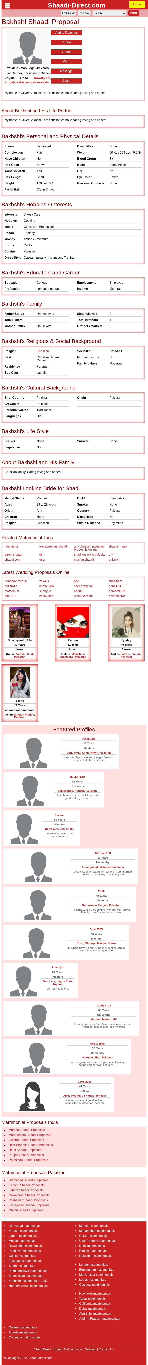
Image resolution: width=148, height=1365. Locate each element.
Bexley (64, 828)
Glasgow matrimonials (94, 1284)
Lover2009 (85, 1081)
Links (79, 1349)
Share (66, 80)
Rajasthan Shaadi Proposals (28, 1160)
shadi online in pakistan (90, 554)
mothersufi (12, 591)
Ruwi (80, 943)
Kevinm (59, 815)
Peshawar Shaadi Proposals (28, 1200)
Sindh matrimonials (22, 1265)
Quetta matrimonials (22, 1255)
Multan (18, 714)
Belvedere (51, 828)
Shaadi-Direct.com (76, 5)
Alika (66, 1095)
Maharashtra (107, 866)
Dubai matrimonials (92, 1308)
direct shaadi (13, 554)
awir (111, 554)
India (120, 866)
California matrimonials (95, 1303)
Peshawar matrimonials (25, 1250)
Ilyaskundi (89, 738)
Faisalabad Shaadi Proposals (29, 1205)
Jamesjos (57, 967)
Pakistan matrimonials (32, 82)
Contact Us (106, 1349)
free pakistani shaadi (53, 546)
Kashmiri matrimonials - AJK (28, 1280)
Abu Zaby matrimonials (95, 1313)
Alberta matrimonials (23, 1332)
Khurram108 (103, 853)
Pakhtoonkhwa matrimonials (28, 1270)
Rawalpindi (42, 78)
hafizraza (11, 586)
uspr (42, 559)
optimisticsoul (83, 596)
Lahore (125, 653)
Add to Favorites (66, 32)
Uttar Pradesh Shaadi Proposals (31, 1145)
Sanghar (87, 1057)
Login (137, 4)
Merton (106, 1019)
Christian (43, 351)
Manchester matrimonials (96, 1274)
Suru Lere (48, 981)
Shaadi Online (63, 1349)
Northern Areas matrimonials (28, 1285)
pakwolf (114, 559)
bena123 (115, 586)
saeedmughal (83, 586)
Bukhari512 (77, 776)
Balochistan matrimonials (26, 1275)
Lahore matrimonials (23, 1235)
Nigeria (57, 984)
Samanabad (65, 790)
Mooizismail (97, 1043)
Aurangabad (90, 866)
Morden (96, 1019)
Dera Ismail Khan (78, 752)
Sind (30, 653)
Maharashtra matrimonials (97, 1230)
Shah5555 (96, 929)
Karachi (20, 653)
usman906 (46, 586)
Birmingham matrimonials (96, 1269)
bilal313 (10, 596)
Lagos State (64, 981)
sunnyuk (45, 591)
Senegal (100, 1095)
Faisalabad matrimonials (25, 1260)
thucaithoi (11, 546)
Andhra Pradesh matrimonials (99, 1318)
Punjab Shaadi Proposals (26, 1155)
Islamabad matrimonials (25, 1225)
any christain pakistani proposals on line (89, 548)
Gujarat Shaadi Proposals (26, 1140)
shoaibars (115, 581)
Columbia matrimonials (24, 1337)
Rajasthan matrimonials (95, 1255)
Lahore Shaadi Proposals (26, 1190)
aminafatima (117, 596)
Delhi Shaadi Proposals (25, 1150)
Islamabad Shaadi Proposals (28, 1180)
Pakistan (19, 656)
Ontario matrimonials (23, 1327)
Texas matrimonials (92, 1298)
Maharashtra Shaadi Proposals (30, 1135)
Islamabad (77, 653)
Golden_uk (104, 1005)
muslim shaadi (84, 559)
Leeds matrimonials (92, 1279)
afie (76, 581)
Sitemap (90, 1349)
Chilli (101, 891)
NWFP (94, 752)
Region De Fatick (82, 1095)
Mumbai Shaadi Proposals (27, 1130)
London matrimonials (93, 1264)
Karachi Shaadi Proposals (27, 1185)
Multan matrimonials (22, 1240)
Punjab (9, 82)
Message (66, 71)
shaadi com (12, 559)
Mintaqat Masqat (96, 943)
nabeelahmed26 (16, 581)
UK (72, 828)
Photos (66, 42)
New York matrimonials (95, 1293)
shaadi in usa (118, 546)
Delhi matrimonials (92, 1245)
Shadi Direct (42, 1349)
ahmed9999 (117, 591)
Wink (66, 61)
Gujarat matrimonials (93, 1235)
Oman (112, 943)
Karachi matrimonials (23, 1230)
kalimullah (46, 596)
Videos (66, 51)
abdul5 (78, 591)
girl (41, 554)
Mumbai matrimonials (93, 1225)
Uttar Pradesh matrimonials (97, 1240)
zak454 (44, 581)
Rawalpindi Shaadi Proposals (29, 1195)
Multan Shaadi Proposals (26, 1210)
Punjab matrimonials (93, 1250)
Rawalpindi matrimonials (26, 1245)
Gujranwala (89, 905)
